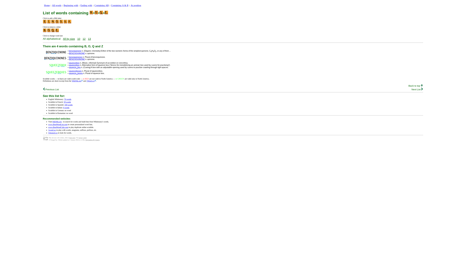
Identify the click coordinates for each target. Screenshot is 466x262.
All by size (69, 38)
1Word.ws (90, 81)
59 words (67, 102)
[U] (65, 23)
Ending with (86, 5)
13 (89, 38)
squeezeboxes (75, 71)
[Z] (57, 32)
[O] (57, 23)
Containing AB (101, 5)
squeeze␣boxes (76, 73)
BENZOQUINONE (77, 53)
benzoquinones (75, 57)
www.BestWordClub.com (58, 127)
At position (136, 5)
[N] (53, 23)
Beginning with (71, 5)
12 (84, 38)
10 (78, 38)
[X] (70, 23)
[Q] (53, 32)
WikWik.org (76, 81)
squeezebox (74, 63)
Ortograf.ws (53, 133)
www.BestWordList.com (57, 124)
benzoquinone (75, 51)
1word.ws (52, 130)
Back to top (414, 86)
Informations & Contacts (92, 140)
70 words (67, 99)
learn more (72, 138)
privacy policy (83, 138)
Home (47, 5)
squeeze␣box (75, 67)
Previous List (52, 89)
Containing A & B (119, 5)
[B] (45, 32)
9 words (66, 108)
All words (56, 5)
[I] (49, 23)
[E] (45, 23)
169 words (68, 105)
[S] (61, 23)
